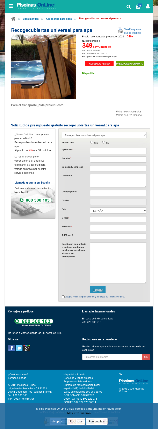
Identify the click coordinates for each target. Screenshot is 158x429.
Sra (96, 142)
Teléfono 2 (67, 235)
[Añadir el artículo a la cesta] (99, 63)
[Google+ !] (26, 348)
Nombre (66, 158)
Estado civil (68, 142)
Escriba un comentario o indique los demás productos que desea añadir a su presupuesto (74, 250)
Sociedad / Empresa (72, 166)
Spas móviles (31, 19)
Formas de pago (17, 377)
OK (146, 356)
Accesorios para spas (59, 19)
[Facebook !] (11, 348)
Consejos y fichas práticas (78, 377)
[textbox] (118, 193)
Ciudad (66, 200)
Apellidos (67, 149)
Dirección (67, 175)
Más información (79, 413)
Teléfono (67, 226)
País (64, 208)
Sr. (107, 142)
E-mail (65, 217)
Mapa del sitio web (74, 374)
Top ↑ (122, 374)
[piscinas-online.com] (37, 6)
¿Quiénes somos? (18, 374)
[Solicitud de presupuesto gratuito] (130, 63)
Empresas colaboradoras (78, 381)
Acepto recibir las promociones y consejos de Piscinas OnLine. (95, 296)
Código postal (69, 191)
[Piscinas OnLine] (13, 19)
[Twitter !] (19, 348)
